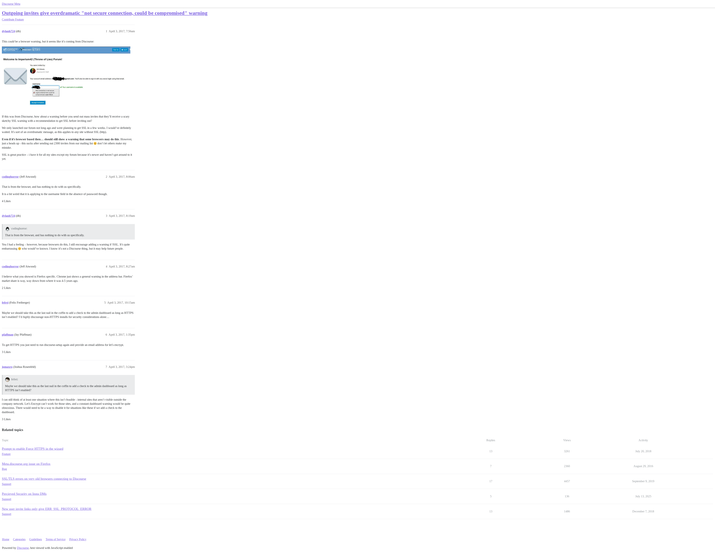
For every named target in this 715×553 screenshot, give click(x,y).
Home (5, 539)
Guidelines (35, 539)
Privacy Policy (77, 539)
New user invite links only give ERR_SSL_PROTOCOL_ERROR (46, 509)
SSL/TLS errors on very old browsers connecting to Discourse (44, 479)
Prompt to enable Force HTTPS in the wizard (32, 449)
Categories (19, 539)
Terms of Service (56, 539)
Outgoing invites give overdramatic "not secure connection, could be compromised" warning (104, 13)
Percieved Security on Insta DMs (24, 494)
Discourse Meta (11, 3)
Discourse (23, 547)
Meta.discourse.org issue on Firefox (26, 464)
